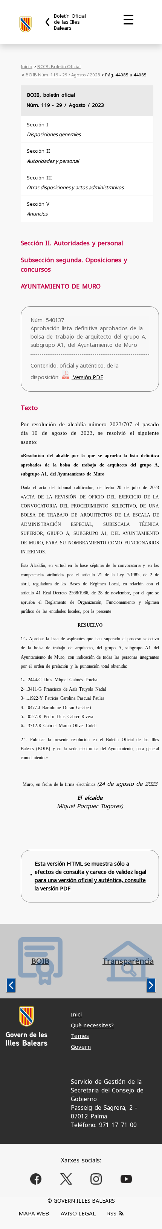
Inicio (26, 66)
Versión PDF (87, 377)
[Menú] (128, 19)
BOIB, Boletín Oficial (59, 66)
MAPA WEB (33, 1213)
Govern (81, 1046)
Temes (80, 1035)
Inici (76, 1014)
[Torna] (48, 22)
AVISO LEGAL (78, 1213)
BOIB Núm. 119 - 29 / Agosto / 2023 (63, 74)
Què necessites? (92, 1025)
